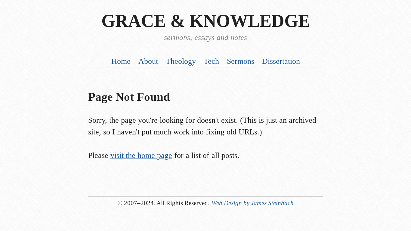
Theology (181, 61)
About (148, 61)
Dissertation (281, 61)
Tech (211, 61)
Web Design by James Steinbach (253, 202)
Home (121, 61)
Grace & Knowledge (205, 21)
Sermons (240, 61)
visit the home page (141, 155)
